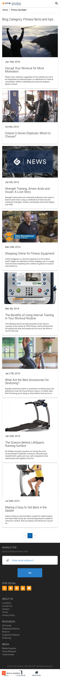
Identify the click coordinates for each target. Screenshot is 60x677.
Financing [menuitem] (6, 638)
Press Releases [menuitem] (9, 651)
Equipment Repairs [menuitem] (11, 635)
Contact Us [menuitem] (7, 606)
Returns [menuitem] (5, 632)
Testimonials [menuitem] (8, 654)
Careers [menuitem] (5, 609)
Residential (36, 675)
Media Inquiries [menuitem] (9, 648)
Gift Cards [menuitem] (6, 625)
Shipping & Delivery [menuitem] (11, 628)
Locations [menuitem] (6, 603)
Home (5, 10)
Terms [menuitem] (5, 612)
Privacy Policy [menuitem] (8, 615)
